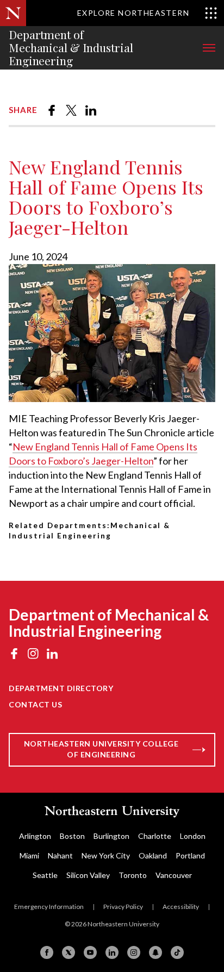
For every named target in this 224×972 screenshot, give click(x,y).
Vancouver (173, 875)
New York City (106, 855)
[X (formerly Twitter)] (68, 952)
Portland (190, 855)
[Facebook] (46, 952)
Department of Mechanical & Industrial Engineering (71, 47)
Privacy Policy (123, 906)
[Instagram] (133, 952)
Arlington (35, 836)
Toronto (133, 875)
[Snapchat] (155, 952)
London (193, 836)
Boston (72, 836)
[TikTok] (177, 952)
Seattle (45, 875)
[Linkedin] (112, 952)
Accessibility (181, 906)
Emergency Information (49, 906)
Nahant (60, 855)
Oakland (153, 855)
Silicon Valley (88, 875)
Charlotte (154, 836)
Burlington (111, 836)
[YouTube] (90, 952)
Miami (29, 855)
